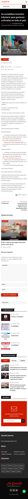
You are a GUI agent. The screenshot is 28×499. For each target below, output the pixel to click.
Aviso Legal (4, 451)
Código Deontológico (6, 454)
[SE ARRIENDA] (5, 326)
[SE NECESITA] (5, 336)
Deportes (21, 465)
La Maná (4, 468)
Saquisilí (13, 471)
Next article (23, 201)
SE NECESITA (14, 335)
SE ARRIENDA (15, 326)
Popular (14, 360)
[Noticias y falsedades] (5, 317)
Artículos (10, 465)
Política (21, 468)
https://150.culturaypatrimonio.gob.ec (12, 140)
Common (22, 360)
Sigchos (19, 471)
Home (3, 23)
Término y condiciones (19, 454)
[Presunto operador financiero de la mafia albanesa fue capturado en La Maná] (5, 376)
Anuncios (4, 465)
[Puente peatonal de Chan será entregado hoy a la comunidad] (5, 368)
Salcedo (8, 471)
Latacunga (8, 23)
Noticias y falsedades (17, 316)
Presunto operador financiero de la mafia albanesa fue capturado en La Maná (18, 377)
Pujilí (3, 471)
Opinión (16, 468)
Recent (5, 360)
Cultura (15, 465)
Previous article (5, 201)
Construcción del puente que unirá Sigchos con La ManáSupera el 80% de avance (21, 207)
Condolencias (5, 203)
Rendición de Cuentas (19, 451)
